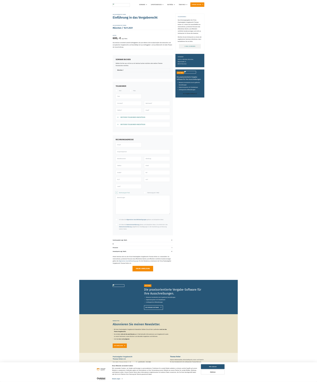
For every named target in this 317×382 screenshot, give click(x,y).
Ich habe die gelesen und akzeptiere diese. (141, 219)
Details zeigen (116, 378)
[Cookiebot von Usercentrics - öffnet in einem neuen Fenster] (101, 379)
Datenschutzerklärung (132, 224)
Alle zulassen (213, 366)
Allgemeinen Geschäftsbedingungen (136, 219)
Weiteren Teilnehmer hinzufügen (132, 117)
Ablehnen (213, 372)
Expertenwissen (156, 4)
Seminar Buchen (197, 4)
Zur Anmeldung (118, 345)
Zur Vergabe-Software (189, 93)
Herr (120, 90)
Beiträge (170, 4)
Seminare (142, 4)
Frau (134, 90)
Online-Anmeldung (143, 268)
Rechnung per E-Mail (153, 192)
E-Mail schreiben (190, 46)
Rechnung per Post (124, 192)
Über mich (182, 4)
